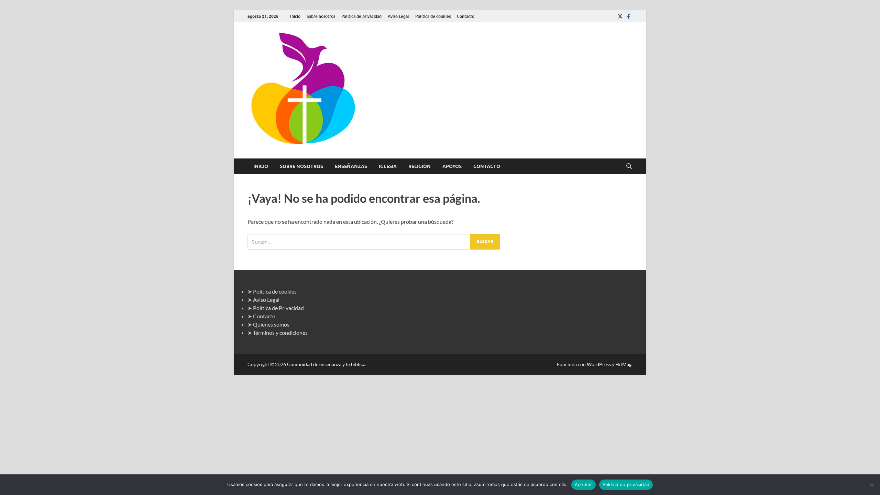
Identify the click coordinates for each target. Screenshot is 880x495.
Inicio (295, 16)
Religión (419, 166)
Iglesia (388, 166)
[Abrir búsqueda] (629, 166)
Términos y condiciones (280, 332)
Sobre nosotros (321, 16)
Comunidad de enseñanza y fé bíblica (326, 364)
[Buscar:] (374, 242)
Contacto (465, 16)
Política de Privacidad (278, 308)
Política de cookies (433, 16)
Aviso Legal (398, 16)
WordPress (599, 364)
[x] (620, 16)
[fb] (628, 16)
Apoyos (452, 166)
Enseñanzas (351, 166)
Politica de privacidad (361, 16)
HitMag (623, 364)
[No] (871, 484)
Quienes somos (271, 324)
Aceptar (583, 484)
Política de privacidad (626, 484)
